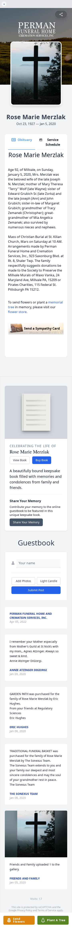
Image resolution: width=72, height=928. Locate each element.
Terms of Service (47, 910)
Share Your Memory (26, 522)
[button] (36, 834)
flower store (17, 312)
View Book (19, 460)
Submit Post (36, 590)
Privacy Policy (24, 910)
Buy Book (42, 460)
